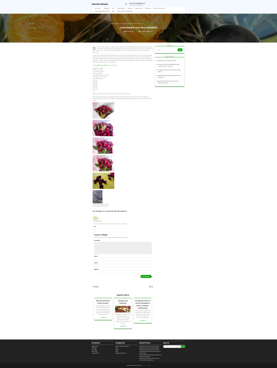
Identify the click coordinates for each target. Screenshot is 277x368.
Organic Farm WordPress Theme (138, 365)
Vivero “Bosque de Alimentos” (125, 11)
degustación (119, 23)
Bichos (117, 349)
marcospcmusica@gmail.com (136, 5)
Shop (113, 11)
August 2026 (95, 346)
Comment (97, 240)
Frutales (139, 23)
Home (112, 23)
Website (96, 269)
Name (96, 256)
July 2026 (94, 348)
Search (180, 49)
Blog (117, 351)
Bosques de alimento (121, 353)
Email (96, 262)
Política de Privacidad (159, 8)
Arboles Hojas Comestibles (122, 346)
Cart (113, 8)
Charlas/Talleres (121, 8)
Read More (103, 317)
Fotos (133, 23)
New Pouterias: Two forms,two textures (167, 60)
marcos (136, 31)
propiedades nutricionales (100, 65)
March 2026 (94, 351)
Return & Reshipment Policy (102, 11)
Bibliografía (107, 8)
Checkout (130, 8)
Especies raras (139, 8)
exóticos (127, 23)
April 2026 (94, 349)
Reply (94, 226)
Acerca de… (98, 8)
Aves (117, 348)
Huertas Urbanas (100, 4)
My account (148, 8)
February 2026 (95, 353)
